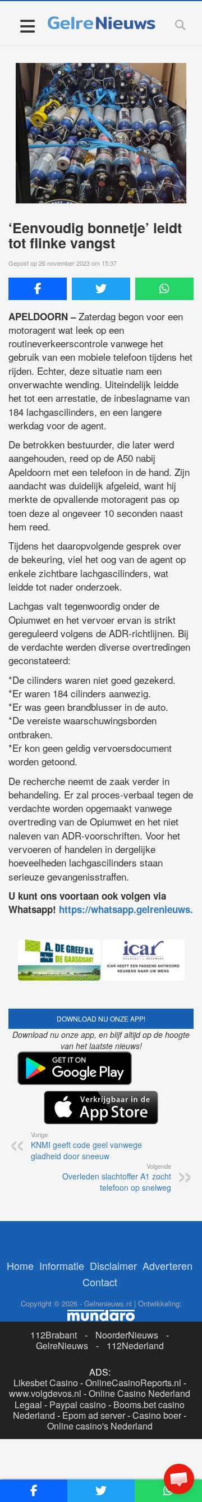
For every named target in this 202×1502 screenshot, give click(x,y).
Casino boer (156, 1415)
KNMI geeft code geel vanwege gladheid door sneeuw (86, 1145)
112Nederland (135, 1345)
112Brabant (53, 1334)
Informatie (61, 1265)
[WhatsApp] (164, 289)
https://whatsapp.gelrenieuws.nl (130, 909)
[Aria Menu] (27, 25)
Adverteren (167, 1265)
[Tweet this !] (101, 289)
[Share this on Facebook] (37, 289)
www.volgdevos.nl (45, 1393)
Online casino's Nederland (100, 1425)
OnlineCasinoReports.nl (133, 1382)
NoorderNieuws (126, 1334)
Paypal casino (77, 1404)
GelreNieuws (62, 1345)
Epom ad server (93, 1415)
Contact (99, 1281)
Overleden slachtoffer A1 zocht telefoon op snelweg (116, 1177)
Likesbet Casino (45, 1382)
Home (20, 1265)
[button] (179, 1479)
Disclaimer (113, 1265)
